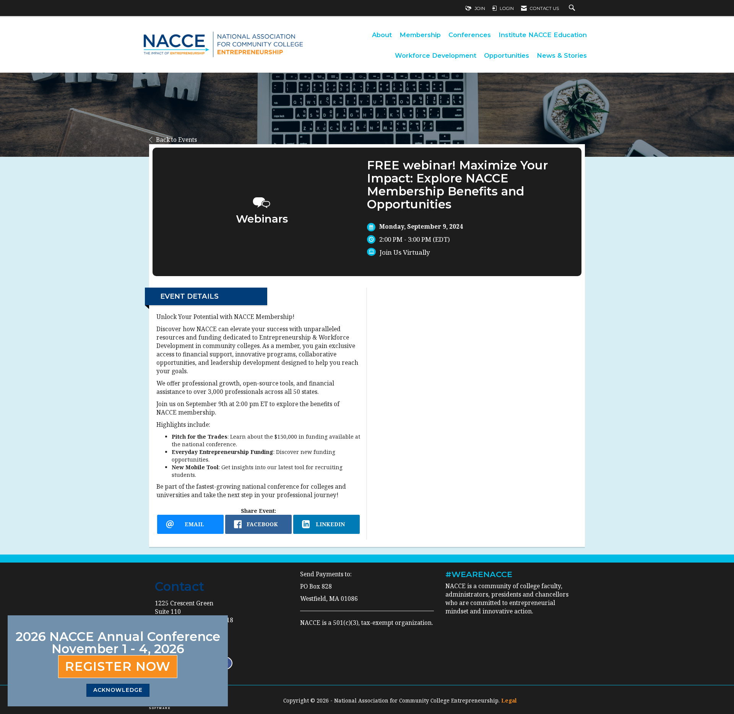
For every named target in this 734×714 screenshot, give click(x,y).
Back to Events (176, 140)
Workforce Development (435, 55)
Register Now (118, 666)
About (382, 35)
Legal (509, 700)
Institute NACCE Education (543, 35)
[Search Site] (573, 8)
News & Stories (562, 55)
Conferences (469, 35)
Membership (420, 35)
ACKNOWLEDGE (118, 689)
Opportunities (506, 55)
